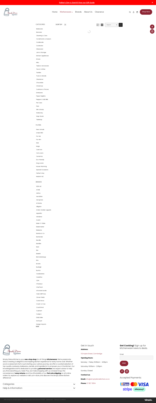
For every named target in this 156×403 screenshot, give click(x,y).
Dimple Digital (17, 400)
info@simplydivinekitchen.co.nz (98, 379)
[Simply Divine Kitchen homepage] (18, 12)
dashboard (49, 400)
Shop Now (146, 12)
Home (54, 11)
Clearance (99, 11)
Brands (78, 11)
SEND (124, 363)
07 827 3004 (91, 383)
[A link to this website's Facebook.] (152, 27)
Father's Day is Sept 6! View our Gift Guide (77, 2)
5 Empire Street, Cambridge (92, 354)
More (37, 326)
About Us (88, 11)
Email (122, 354)
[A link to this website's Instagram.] (152, 31)
